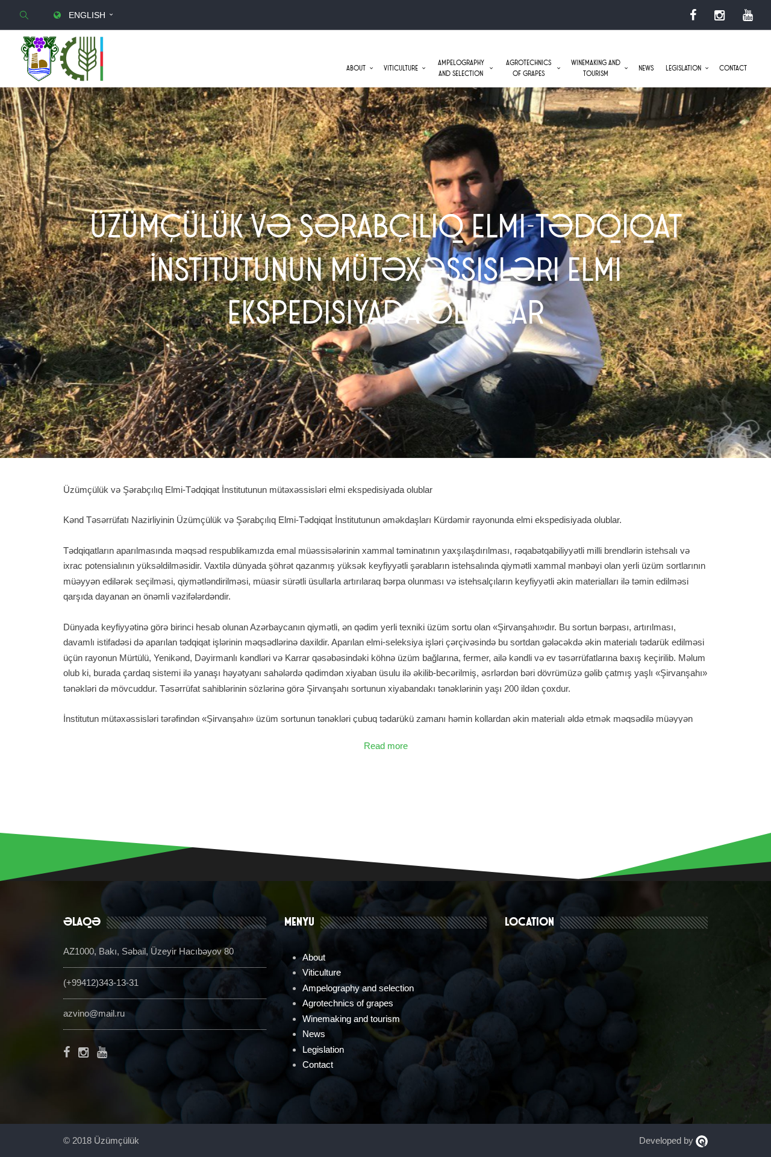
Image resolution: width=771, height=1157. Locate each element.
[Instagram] (719, 15)
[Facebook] (693, 15)
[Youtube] (748, 15)
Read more (386, 746)
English (85, 15)
